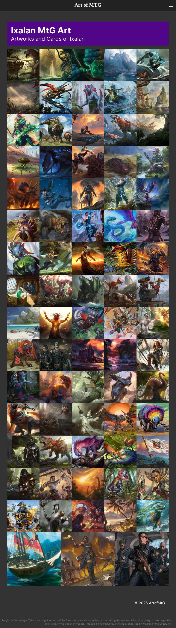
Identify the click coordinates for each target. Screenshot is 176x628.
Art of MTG (88, 5)
